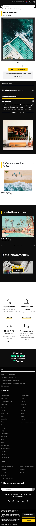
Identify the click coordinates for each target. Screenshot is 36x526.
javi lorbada (7, 15)
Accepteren (28, 520)
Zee (22, 413)
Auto (22, 398)
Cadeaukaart (5, 395)
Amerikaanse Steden (27, 422)
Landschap (4, 419)
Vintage (3, 428)
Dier (2, 416)
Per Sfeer (4, 454)
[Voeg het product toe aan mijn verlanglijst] (34, 13)
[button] (2, 63)
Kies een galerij (18, 76)
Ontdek (18, 270)
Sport (2, 425)
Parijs (2, 442)
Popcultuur (4, 433)
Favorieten (4, 404)
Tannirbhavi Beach (7, 192)
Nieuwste (4, 398)
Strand (23, 401)
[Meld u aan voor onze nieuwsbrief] (33, 489)
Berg (2, 431)
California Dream (6, 238)
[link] (18, 2)
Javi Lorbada (4, 194)
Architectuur (24, 395)
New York (4, 436)
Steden (3, 410)
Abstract (23, 404)
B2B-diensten (5, 386)
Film (2, 439)
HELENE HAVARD (6, 240)
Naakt (23, 416)
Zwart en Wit (4, 413)
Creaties (23, 419)
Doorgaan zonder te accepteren (28, 515)
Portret (23, 410)
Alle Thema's (5, 445)
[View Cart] (34, 2)
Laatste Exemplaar (6, 401)
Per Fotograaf (5, 457)
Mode (3, 407)
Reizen (3, 422)
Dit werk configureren (18, 69)
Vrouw (23, 407)
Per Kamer (4, 451)
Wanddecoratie (5, 448)
